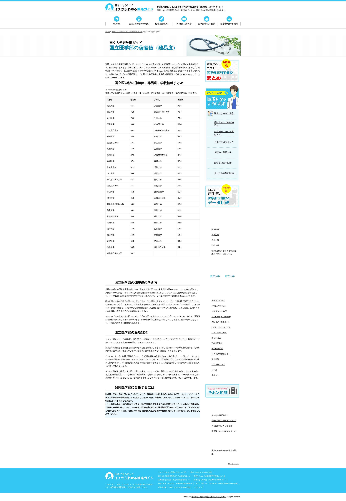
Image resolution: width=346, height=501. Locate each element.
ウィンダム (216, 338)
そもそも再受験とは (220, 415)
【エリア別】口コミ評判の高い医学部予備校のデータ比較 (216, 484)
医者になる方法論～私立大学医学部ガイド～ (210, 480)
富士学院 (215, 359)
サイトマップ (233, 464)
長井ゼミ (215, 375)
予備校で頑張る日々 (224, 142)
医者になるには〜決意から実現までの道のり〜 (209, 497)
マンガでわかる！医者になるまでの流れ (172, 472)
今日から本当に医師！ (225, 173)
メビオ (214, 370)
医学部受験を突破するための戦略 (145, 271)
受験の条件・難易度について (224, 421)
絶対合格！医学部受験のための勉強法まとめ (222, 217)
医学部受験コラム (222, 443)
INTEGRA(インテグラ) (221, 316)
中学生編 (215, 229)
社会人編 (215, 245)
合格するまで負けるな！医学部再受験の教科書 (175, 484)
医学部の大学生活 (223, 163)
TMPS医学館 (217, 343)
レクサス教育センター (221, 354)
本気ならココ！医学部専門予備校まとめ (208, 476)
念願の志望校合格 (223, 152)
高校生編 (215, 235)
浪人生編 (215, 240)
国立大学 (215, 276)
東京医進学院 (217, 349)
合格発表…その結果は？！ (224, 133)
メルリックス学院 (219, 311)
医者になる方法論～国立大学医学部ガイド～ (174, 480)
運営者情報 (162, 487)
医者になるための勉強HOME (180, 487)
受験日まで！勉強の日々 (224, 123)
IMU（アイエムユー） (221, 322)
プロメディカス (218, 364)
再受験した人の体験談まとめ (224, 431)
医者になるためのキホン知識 (201, 472)
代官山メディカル (219, 306)
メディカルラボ (218, 300)
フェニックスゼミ (219, 332)
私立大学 (230, 276)
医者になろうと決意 (224, 113)
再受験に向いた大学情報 (222, 426)
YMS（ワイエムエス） (221, 327)
